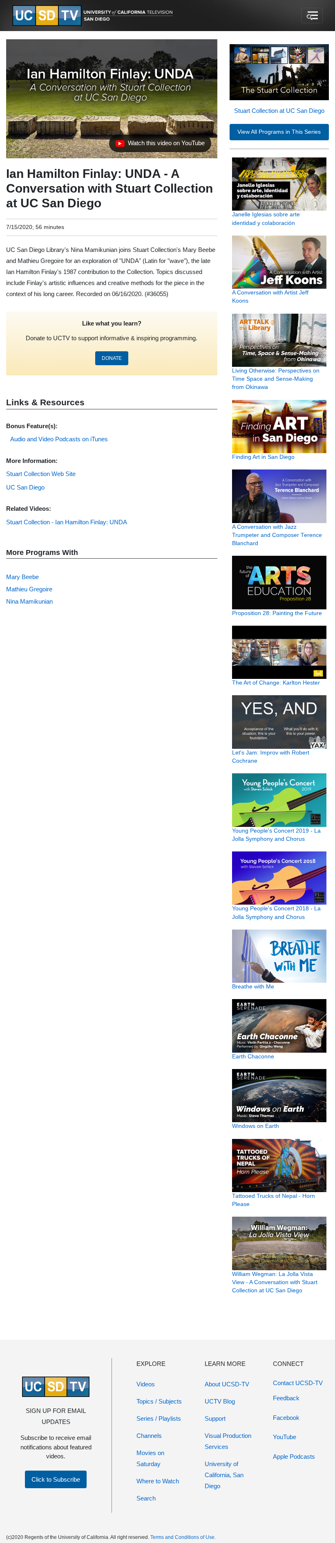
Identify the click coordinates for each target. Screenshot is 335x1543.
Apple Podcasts (294, 1456)
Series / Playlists (158, 1418)
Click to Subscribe (55, 1479)
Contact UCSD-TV (298, 1382)
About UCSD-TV (227, 1384)
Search (146, 1498)
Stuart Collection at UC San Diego (279, 110)
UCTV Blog (220, 1401)
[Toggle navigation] (312, 15)
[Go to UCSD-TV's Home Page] (94, 15)
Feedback (286, 1398)
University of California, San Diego (224, 1474)
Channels (149, 1435)
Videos (145, 1384)
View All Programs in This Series (279, 132)
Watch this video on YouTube (160, 145)
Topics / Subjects (159, 1401)
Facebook (286, 1417)
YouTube (284, 1436)
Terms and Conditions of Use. (183, 1537)
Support (215, 1418)
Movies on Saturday (150, 1458)
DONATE (112, 358)
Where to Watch (157, 1481)
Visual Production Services (228, 1441)
